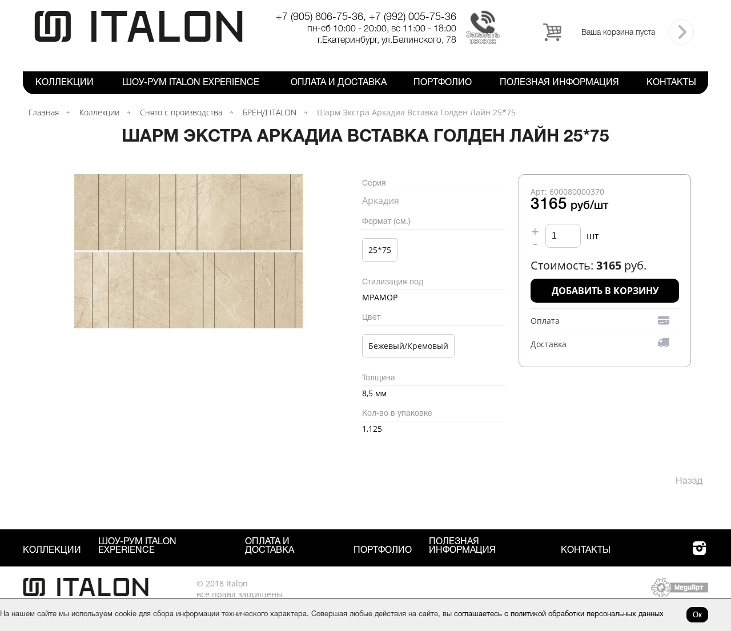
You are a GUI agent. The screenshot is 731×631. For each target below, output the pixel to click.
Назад (689, 481)
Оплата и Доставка (339, 83)
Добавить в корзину (605, 290)
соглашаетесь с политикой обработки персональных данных (559, 614)
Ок (697, 614)
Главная (44, 112)
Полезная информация (559, 83)
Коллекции (64, 83)
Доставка (549, 344)
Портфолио (442, 83)
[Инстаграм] (699, 554)
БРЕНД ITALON (269, 112)
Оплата (545, 320)
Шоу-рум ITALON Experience (190, 83)
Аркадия (380, 200)
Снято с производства (181, 112)
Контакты (671, 83)
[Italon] (138, 39)
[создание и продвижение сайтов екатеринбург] (679, 594)
